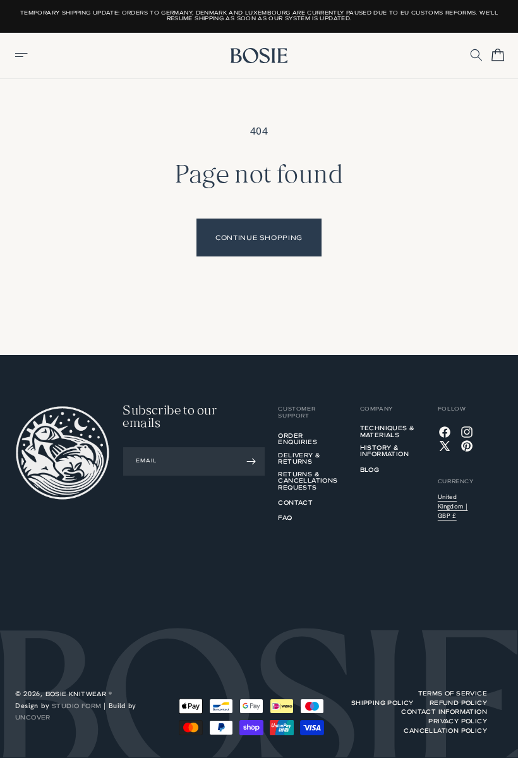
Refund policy (458, 703)
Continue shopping (259, 237)
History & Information (384, 452)
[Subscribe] (251, 461)
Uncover (33, 717)
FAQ (285, 518)
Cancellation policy (445, 731)
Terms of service (452, 693)
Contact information (444, 712)
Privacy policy (457, 721)
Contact (295, 503)
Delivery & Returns (299, 459)
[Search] (477, 56)
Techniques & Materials (387, 432)
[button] (22, 56)
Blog (370, 470)
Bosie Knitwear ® (78, 694)
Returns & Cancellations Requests (307, 481)
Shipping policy (382, 703)
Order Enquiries (297, 440)
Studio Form (76, 706)
